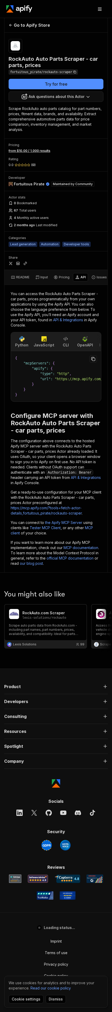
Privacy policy (56, 964)
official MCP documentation (70, 558)
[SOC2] (65, 845)
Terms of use (56, 952)
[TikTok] (92, 813)
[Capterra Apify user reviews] (67, 879)
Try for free (56, 84)
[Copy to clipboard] (93, 359)
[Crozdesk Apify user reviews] (68, 895)
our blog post (31, 563)
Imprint (56, 941)
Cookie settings (26, 999)
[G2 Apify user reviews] (94, 879)
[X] (34, 813)
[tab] (20, 277)
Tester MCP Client (45, 528)
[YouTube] (63, 813)
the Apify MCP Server (63, 522)
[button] (56, 686)
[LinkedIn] (19, 813)
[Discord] (78, 813)
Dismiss (56, 999)
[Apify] (19, 9)
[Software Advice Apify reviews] (38, 879)
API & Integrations (68, 320)
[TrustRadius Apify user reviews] (45, 895)
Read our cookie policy (50, 988)
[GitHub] (49, 813)
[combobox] (56, 96)
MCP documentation (81, 547)
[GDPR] (46, 845)
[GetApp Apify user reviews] (15, 879)
